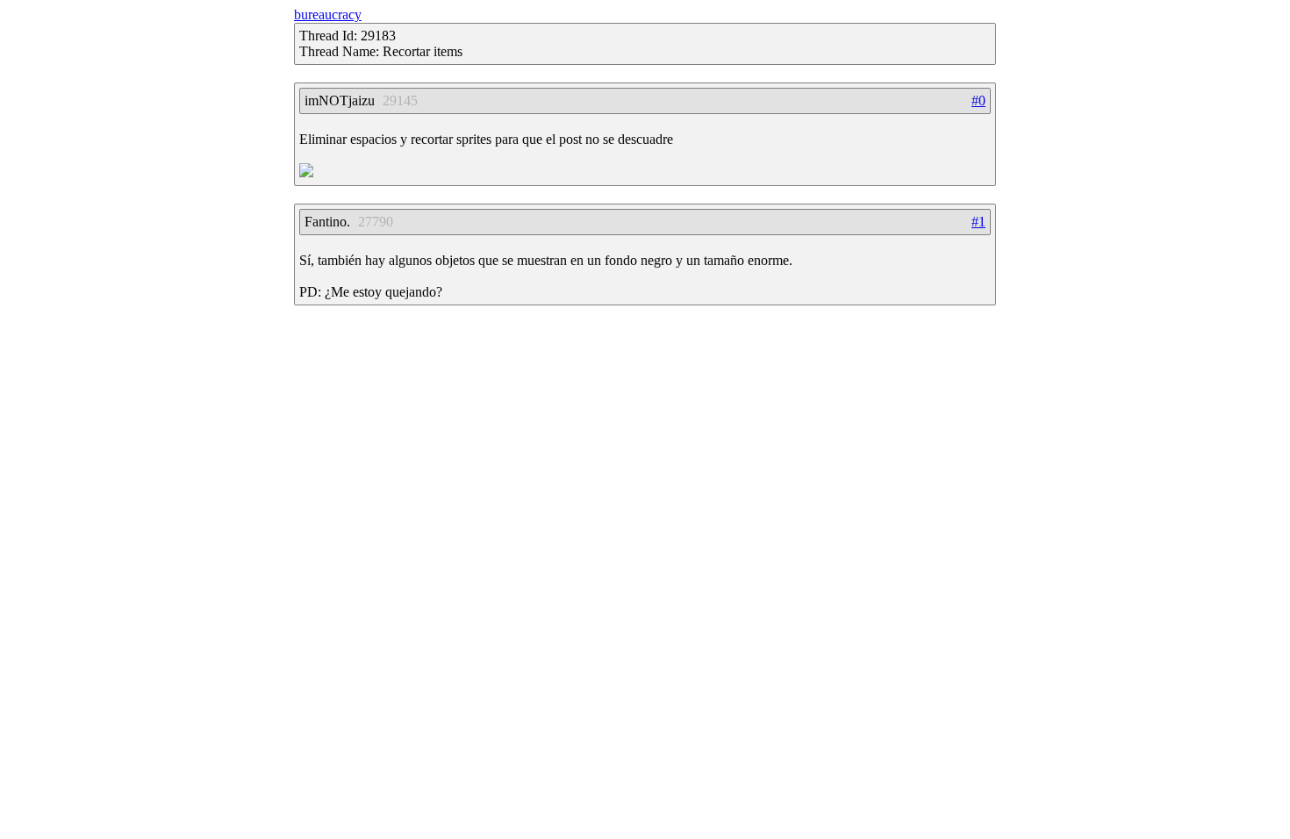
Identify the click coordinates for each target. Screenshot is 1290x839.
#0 (978, 100)
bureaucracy (328, 14)
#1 (978, 221)
